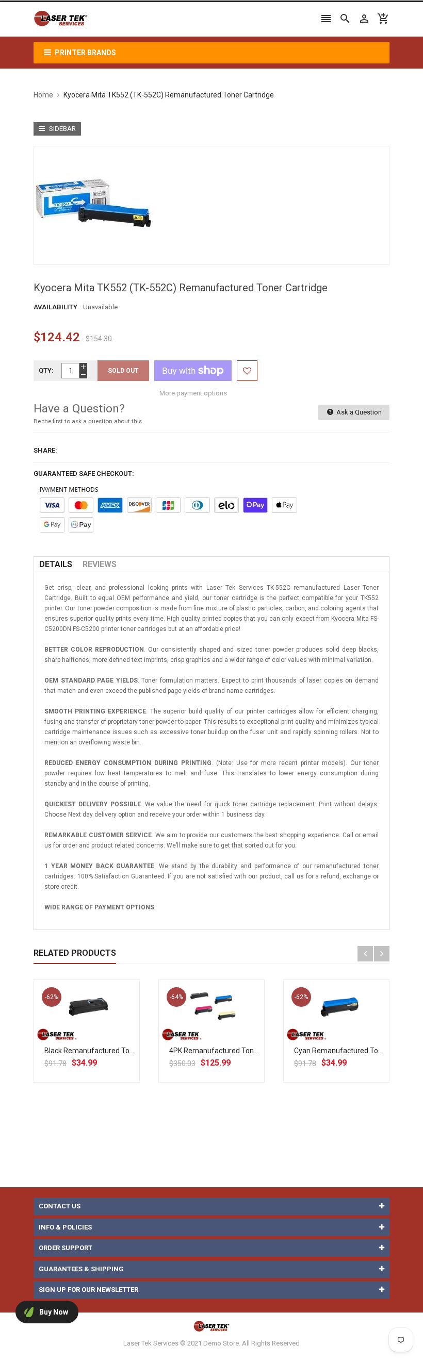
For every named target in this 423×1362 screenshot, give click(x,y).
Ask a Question (358, 412)
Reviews (100, 564)
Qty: (46, 370)
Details (55, 564)
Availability (55, 307)
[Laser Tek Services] (211, 1326)
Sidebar (61, 128)
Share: (45, 450)
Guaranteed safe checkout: (84, 473)
